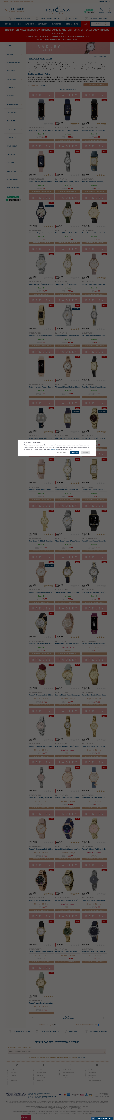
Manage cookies (61, 452)
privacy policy (53, 449)
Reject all (85, 452)
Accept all (75, 452)
